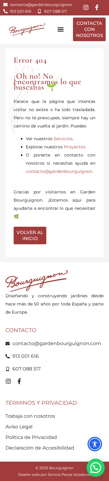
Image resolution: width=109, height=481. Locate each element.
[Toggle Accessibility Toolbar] (94, 444)
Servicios (63, 138)
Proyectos (74, 147)
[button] (60, 30)
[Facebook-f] (97, 7)
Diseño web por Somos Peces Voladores (54, 474)
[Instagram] (86, 7)
